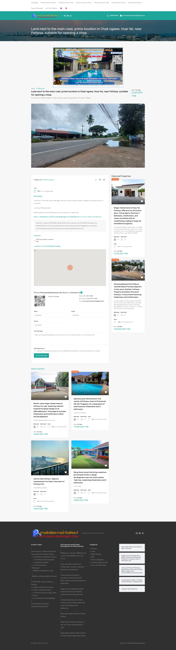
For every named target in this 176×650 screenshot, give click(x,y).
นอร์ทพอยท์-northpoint (41, 562)
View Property (49, 394)
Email (73, 311)
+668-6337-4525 (91, 298)
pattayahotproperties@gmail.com (134, 15)
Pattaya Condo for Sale (101, 2)
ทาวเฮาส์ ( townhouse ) (39, 565)
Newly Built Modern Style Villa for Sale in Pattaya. (73, 615)
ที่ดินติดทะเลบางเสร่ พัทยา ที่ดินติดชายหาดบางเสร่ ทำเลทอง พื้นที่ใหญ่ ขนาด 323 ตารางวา (73, 555)
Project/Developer (37, 8)
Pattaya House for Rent (48, 2)
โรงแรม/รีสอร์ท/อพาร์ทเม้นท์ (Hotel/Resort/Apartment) (39, 605)
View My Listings (53, 296)
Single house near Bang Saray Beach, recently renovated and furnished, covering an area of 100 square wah (72, 591)
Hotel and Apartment (135, 2)
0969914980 (114, 15)
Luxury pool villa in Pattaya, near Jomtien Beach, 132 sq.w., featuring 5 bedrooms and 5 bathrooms (72, 566)
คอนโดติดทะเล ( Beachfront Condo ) (44, 557)
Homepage (34, 2)
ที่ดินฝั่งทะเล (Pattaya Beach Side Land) (44, 576)
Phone (36, 321)
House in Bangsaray (97, 560)
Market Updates (96, 554)
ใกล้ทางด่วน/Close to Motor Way (44, 240)
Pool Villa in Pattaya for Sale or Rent (44, 593)
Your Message (38, 331)
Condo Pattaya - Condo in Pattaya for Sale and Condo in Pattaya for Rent (43, 553)
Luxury (93, 551)
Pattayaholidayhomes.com (136, 643)
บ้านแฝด (35, 595)
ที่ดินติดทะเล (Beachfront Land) (43, 571)
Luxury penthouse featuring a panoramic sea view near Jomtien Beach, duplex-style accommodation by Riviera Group (73, 579)
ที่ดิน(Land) (40, 88)
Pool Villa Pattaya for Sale (99, 562)
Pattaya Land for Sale (118, 2)
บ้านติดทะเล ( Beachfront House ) (42, 587)
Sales (92, 557)
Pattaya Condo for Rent (83, 2)
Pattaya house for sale (66, 2)
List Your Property (51, 8)
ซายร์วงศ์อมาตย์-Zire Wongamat (44, 560)
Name (35, 311)
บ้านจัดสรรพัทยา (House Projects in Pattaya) (42, 583)
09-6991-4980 (88, 296)
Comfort (94, 549)
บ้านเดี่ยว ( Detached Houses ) (41, 590)
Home (33, 88)
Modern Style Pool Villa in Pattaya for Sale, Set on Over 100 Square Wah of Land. (72, 624)
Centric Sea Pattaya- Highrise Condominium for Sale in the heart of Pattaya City (48, 481)
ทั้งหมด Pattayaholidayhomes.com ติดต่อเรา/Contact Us (57, 293)
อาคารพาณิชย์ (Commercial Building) (43, 598)
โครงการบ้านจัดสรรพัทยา (98, 565)
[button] (70, 267)
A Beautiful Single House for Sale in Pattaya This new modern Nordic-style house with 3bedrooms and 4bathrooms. (72, 604)
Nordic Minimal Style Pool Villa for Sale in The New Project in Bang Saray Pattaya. (73, 634)
